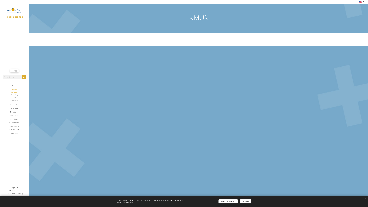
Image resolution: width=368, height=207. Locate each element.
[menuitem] (14, 86)
